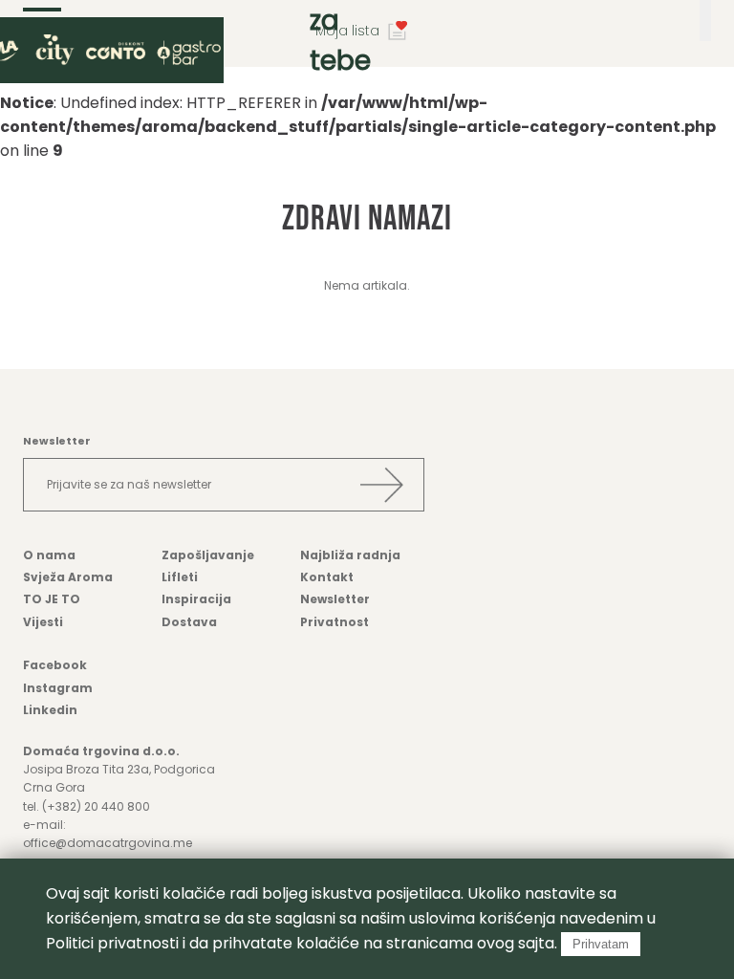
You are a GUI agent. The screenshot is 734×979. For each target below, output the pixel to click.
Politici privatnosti (112, 943)
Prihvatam (600, 944)
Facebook (55, 665)
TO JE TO (51, 599)
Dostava (189, 622)
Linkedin (50, 710)
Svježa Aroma (68, 577)
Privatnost (334, 622)
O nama (49, 555)
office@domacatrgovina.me (107, 843)
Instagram (58, 688)
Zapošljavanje (208, 555)
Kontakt (327, 577)
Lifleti (180, 577)
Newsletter (335, 599)
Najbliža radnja (350, 555)
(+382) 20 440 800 (96, 806)
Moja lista (347, 30)
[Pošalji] (381, 484)
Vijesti (43, 622)
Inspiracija (196, 599)
